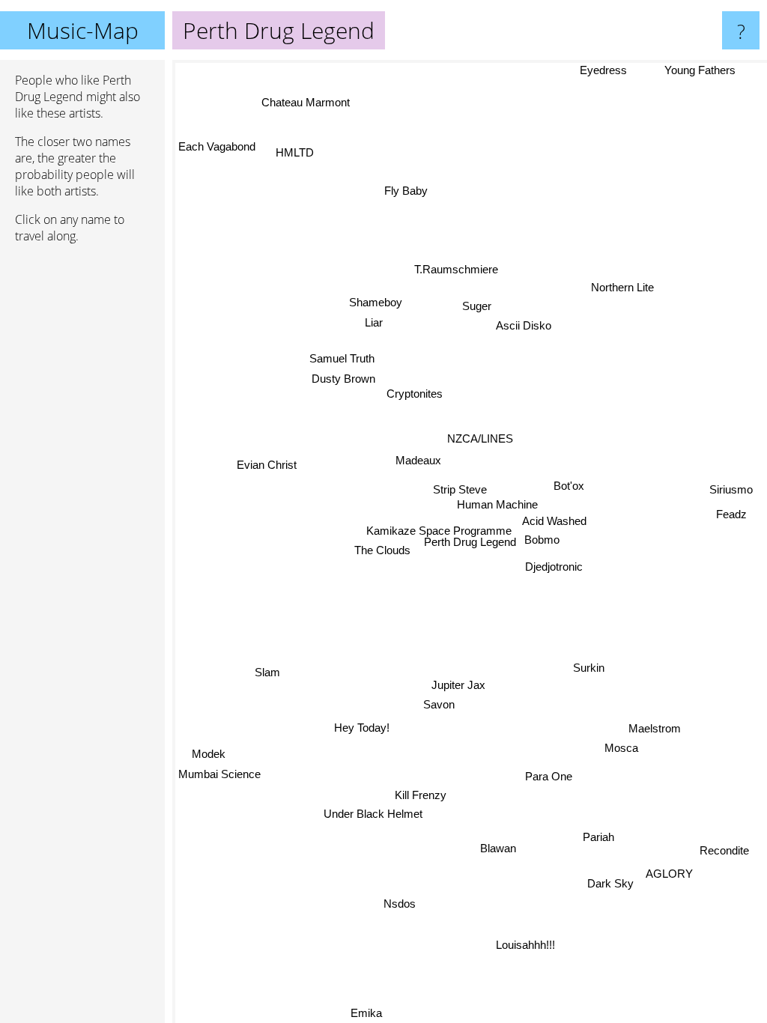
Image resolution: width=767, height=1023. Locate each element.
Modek (208, 747)
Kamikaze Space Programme (442, 527)
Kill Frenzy (429, 799)
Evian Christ (267, 453)
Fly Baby (400, 192)
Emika (365, 1013)
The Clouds (383, 547)
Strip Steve (458, 485)
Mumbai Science (219, 767)
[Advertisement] (82, 484)
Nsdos (399, 903)
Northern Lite (622, 286)
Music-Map (83, 30)
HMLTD (299, 147)
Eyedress (607, 70)
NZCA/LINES (480, 435)
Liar (375, 318)
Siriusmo (730, 488)
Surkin (588, 663)
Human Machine (483, 500)
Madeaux (418, 457)
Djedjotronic (553, 564)
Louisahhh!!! (523, 946)
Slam (266, 671)
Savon (439, 705)
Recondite (721, 855)
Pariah (596, 841)
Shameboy (377, 299)
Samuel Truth (342, 354)
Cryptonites (406, 398)
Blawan (497, 849)
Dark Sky (607, 887)
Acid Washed (560, 515)
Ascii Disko (524, 326)
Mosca (620, 750)
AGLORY (666, 878)
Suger (476, 306)
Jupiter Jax (461, 685)
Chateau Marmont (305, 102)
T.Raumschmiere (457, 270)
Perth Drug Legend (470, 541)
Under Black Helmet (372, 817)
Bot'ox (567, 482)
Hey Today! (367, 742)
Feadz (732, 509)
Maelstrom (651, 730)
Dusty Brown (347, 374)
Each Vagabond (216, 145)
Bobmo (543, 534)
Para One (552, 771)
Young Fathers (700, 70)
